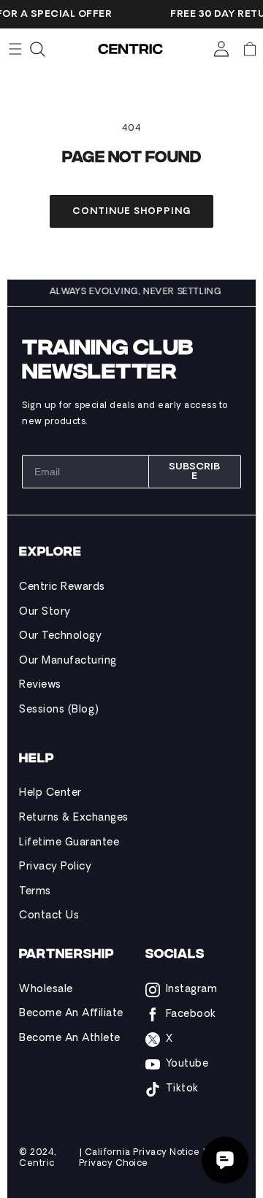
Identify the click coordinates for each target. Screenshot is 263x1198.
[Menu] (15, 49)
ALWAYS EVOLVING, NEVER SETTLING (137, 292)
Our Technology (60, 636)
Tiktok (182, 1088)
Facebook (191, 1014)
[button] (250, 49)
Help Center (50, 793)
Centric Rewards (62, 587)
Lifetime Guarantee (69, 842)
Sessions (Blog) (59, 709)
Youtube (187, 1064)
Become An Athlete (70, 1038)
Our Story (45, 612)
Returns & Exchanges (74, 818)
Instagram (192, 989)
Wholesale (46, 989)
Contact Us (49, 915)
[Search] (37, 49)
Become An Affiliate (71, 1013)
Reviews (40, 685)
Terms (35, 891)
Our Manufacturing (68, 661)
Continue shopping (131, 211)
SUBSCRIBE (194, 471)
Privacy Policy (55, 866)
